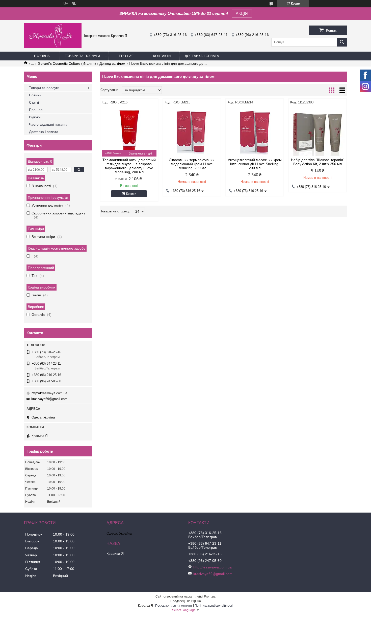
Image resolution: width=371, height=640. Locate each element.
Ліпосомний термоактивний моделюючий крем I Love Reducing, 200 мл (192, 164)
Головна (42, 56)
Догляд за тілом (112, 63)
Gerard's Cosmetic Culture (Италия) (67, 63)
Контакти (162, 56)
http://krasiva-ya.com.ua (49, 393)
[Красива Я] (53, 47)
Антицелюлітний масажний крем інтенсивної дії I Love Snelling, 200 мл (255, 164)
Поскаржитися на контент (173, 605)
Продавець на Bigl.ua (185, 601)
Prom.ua (210, 596)
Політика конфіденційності (214, 605)
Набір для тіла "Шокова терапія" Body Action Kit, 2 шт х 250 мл (317, 162)
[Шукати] (342, 42)
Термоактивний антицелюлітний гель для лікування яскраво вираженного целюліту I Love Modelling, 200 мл (129, 166)
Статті (34, 102)
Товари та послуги (82, 56)
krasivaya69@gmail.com (49, 399)
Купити (131, 193)
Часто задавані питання (48, 124)
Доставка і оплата (202, 56)
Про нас (126, 56)
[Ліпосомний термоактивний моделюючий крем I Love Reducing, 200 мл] (192, 131)
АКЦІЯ (242, 13)
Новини (35, 95)
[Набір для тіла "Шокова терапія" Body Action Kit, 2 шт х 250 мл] (317, 131)
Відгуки (35, 117)
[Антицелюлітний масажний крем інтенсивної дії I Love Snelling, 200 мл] (254, 131)
